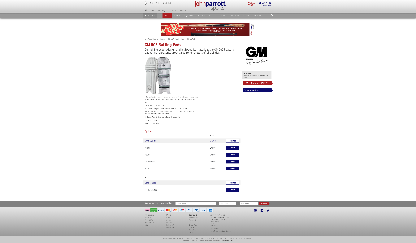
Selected (232, 141)
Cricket (167, 15)
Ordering (161, 11)
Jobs (146, 225)
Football (224, 15)
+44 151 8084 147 (216, 228)
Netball (246, 15)
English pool (189, 15)
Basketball (235, 15)
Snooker (177, 15)
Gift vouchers (170, 227)
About (151, 11)
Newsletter (172, 11)
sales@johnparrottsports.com (221, 231)
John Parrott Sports (151, 39)
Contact (183, 11)
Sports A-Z (193, 215)
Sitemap (169, 220)
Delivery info (170, 225)
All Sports (151, 15)
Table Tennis (193, 230)
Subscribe (263, 204)
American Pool (203, 15)
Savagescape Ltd (227, 240)
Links (168, 218)
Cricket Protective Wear (176, 39)
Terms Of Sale (149, 220)
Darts (215, 15)
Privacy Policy (149, 222)
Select (232, 148)
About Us (148, 218)
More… (191, 232)
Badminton (256, 15)
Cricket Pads (191, 39)
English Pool (193, 225)
